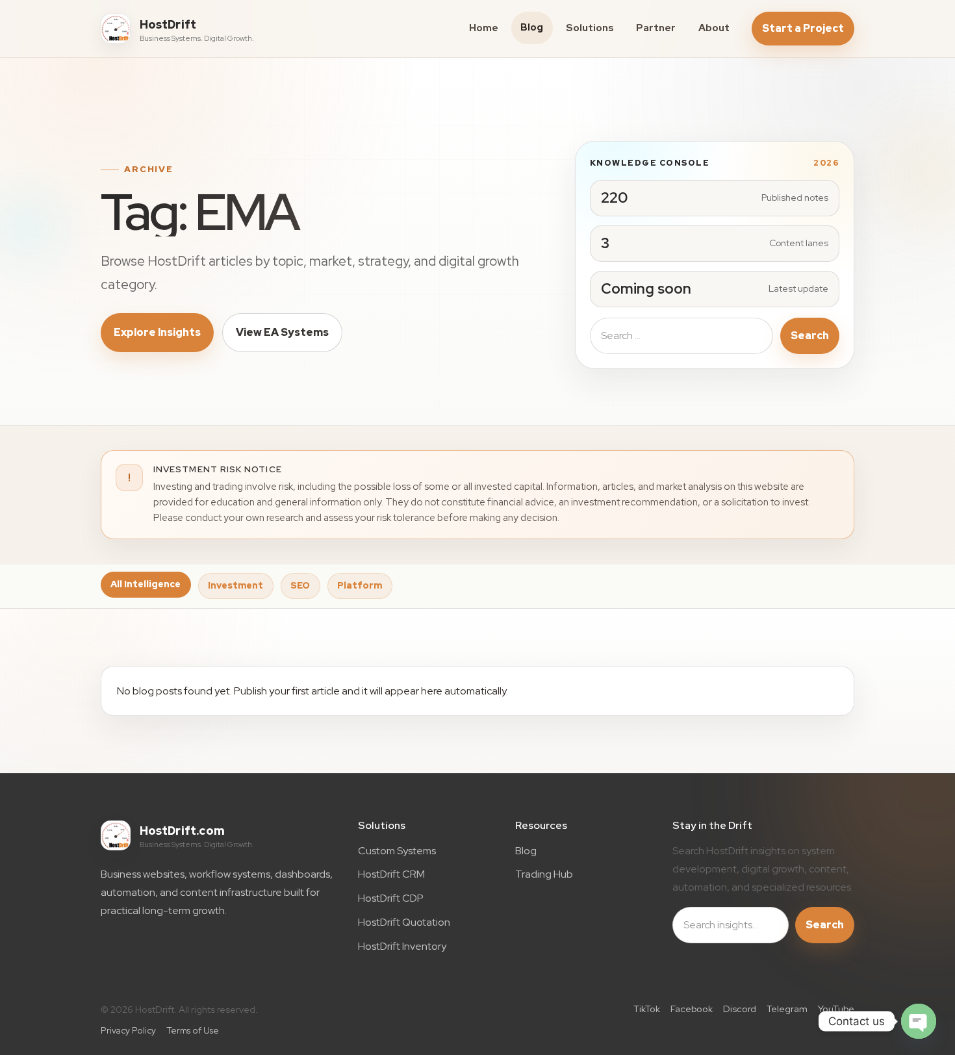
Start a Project (803, 28)
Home (483, 27)
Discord (739, 1008)
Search (810, 335)
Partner (656, 27)
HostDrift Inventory (402, 946)
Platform (359, 585)
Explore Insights (157, 332)
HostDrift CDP (391, 898)
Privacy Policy (128, 1030)
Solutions (590, 27)
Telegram (787, 1008)
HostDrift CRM (391, 874)
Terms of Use (192, 1030)
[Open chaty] (918, 1021)
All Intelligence (145, 584)
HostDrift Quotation (404, 922)
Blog (531, 27)
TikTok (646, 1008)
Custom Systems (397, 851)
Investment (235, 585)
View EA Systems (282, 332)
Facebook (691, 1008)
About (714, 27)
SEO (300, 585)
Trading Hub (544, 874)
